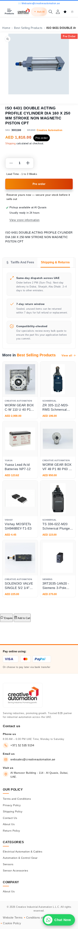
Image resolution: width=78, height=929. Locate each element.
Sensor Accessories (15, 870)
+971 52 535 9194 (22, 745)
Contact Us (10, 817)
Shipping (10, 143)
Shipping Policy (13, 811)
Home (6, 27)
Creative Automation (49, 130)
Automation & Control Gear (20, 857)
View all (67, 355)
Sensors (8, 864)
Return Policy (11, 830)
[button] (50, 12)
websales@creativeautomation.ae (32, 759)
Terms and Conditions (17, 798)
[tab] (19, 262)
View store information (24, 220)
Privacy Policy (12, 805)
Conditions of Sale (38, 917)
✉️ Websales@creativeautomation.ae (39, 3)
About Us (9, 824)
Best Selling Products (28, 27)
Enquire (7, 618)
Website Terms (13, 917)
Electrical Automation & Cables (22, 851)
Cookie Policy (12, 923)
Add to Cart (23, 618)
